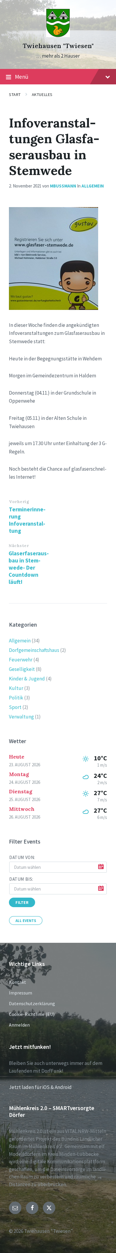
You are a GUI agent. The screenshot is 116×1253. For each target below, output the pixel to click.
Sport (15, 707)
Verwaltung (21, 716)
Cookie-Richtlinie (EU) (31, 1014)
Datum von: (22, 857)
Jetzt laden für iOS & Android (40, 1087)
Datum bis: (21, 879)
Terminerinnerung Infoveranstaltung (27, 520)
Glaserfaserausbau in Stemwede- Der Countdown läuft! (29, 567)
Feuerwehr (20, 659)
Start (15, 94)
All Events (25, 920)
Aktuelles (42, 94)
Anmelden (19, 1025)
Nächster (19, 545)
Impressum (20, 993)
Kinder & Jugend (27, 678)
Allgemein (92, 186)
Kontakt (17, 982)
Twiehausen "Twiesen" (58, 46)
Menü (21, 76)
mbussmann (63, 186)
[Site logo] (58, 35)
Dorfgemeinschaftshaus (34, 650)
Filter (22, 902)
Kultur (16, 688)
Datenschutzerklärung (32, 1003)
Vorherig (19, 501)
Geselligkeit (22, 669)
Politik (16, 697)
